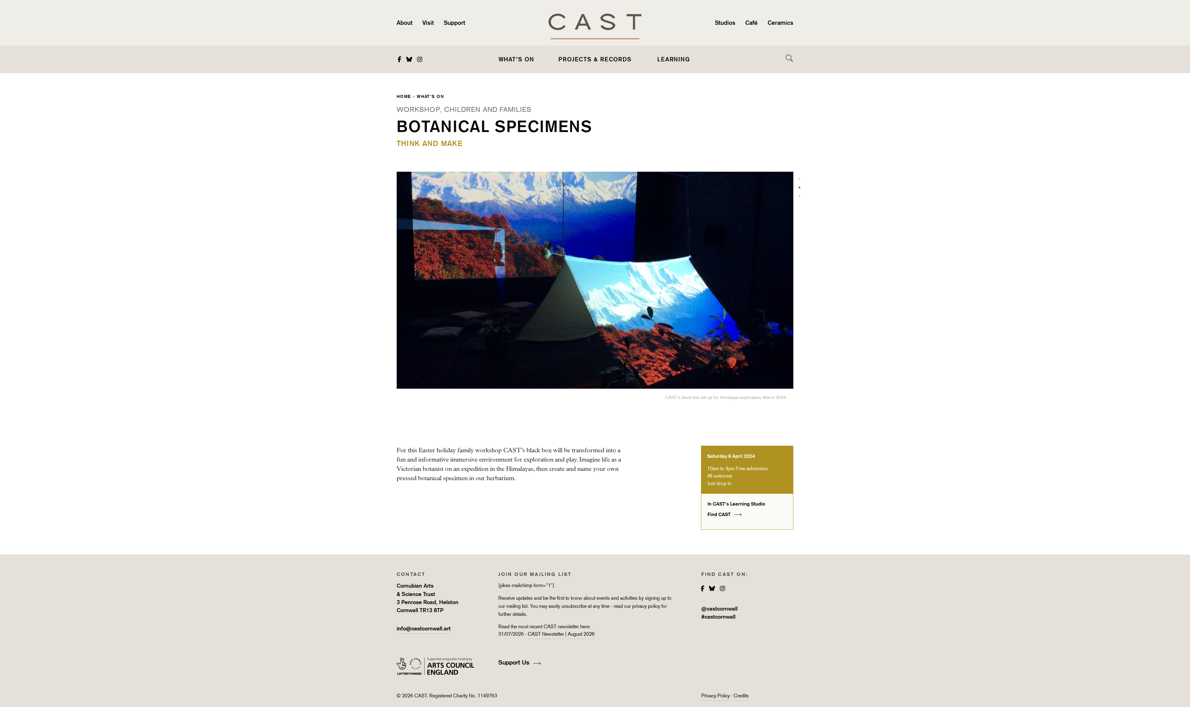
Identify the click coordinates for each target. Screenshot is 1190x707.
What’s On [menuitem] (516, 59)
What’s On (430, 96)
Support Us (514, 662)
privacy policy (646, 606)
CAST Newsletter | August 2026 (561, 634)
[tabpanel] (595, 294)
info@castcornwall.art (424, 628)
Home (404, 96)
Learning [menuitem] (673, 59)
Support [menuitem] (454, 22)
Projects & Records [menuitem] (595, 59)
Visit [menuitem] (428, 22)
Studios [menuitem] (725, 22)
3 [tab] (799, 196)
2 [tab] (799, 187)
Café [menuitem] (751, 22)
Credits (741, 696)
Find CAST (719, 514)
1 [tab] (799, 179)
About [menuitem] (404, 22)
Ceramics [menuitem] (780, 22)
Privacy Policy (715, 696)
